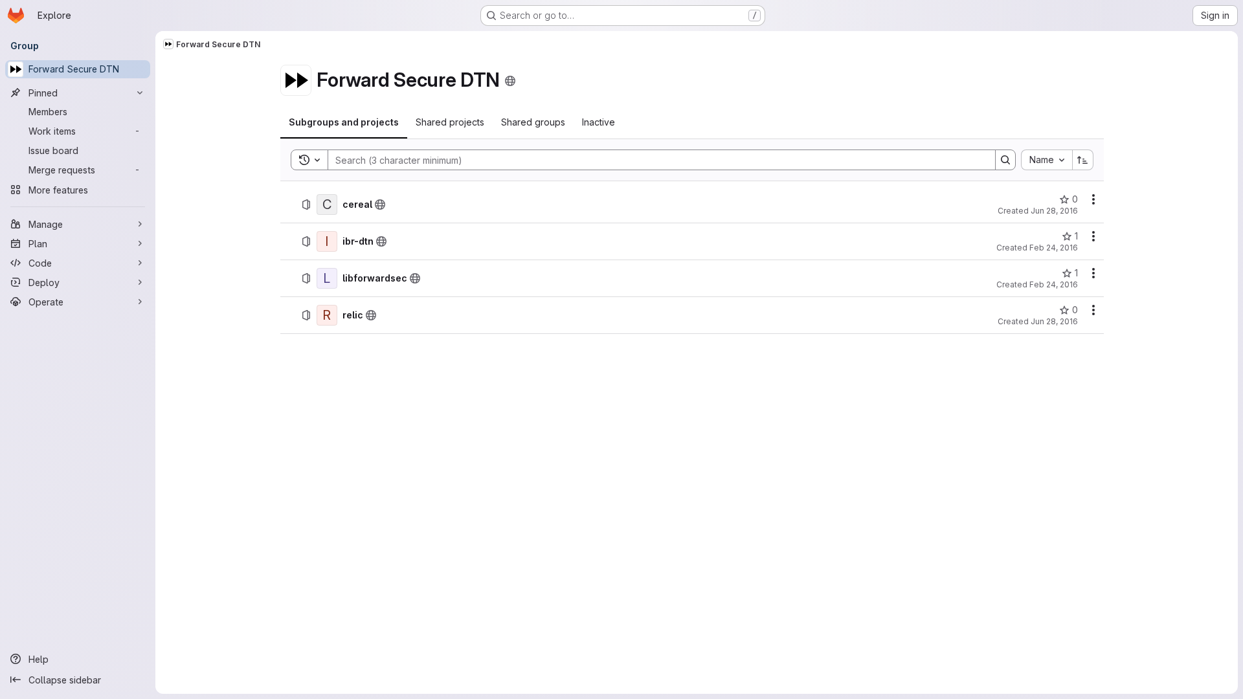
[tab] (343, 122)
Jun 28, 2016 (1054, 211)
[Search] (1005, 160)
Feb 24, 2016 (1053, 247)
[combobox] (1046, 160)
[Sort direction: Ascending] (1083, 160)
